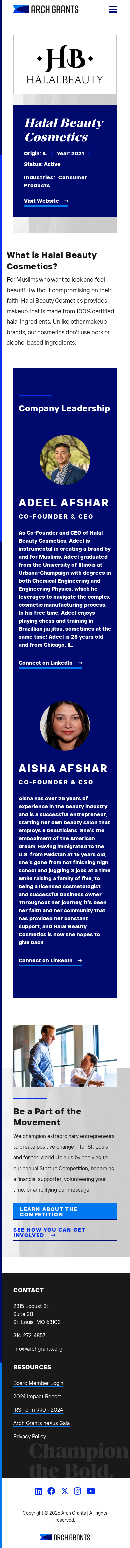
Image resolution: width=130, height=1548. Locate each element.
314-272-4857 (29, 1335)
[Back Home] (38, 9)
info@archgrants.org (37, 1348)
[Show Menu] (113, 9)
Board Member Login (38, 1383)
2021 (77, 153)
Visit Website (41, 200)
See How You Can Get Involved (49, 1232)
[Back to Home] (65, 1538)
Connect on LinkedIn (46, 662)
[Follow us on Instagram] (77, 1491)
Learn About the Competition (49, 1212)
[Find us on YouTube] (90, 1491)
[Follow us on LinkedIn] (38, 1491)
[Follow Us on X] (65, 1491)
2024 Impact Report (37, 1396)
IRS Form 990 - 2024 (38, 1409)
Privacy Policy (29, 1436)
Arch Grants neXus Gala (41, 1423)
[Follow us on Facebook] (51, 1491)
